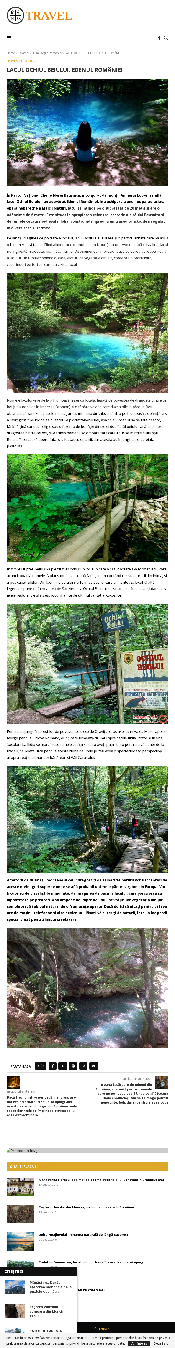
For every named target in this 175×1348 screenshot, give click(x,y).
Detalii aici (161, 1343)
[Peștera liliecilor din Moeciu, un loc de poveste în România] (20, 1214)
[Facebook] (159, 37)
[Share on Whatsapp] (83, 1066)
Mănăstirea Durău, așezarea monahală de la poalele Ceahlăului (51, 1287)
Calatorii (23, 53)
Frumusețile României (47, 53)
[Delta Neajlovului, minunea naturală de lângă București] (20, 1241)
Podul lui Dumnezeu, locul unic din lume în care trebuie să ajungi (91, 1262)
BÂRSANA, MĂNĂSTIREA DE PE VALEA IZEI (72, 1289)
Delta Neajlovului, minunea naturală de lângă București (84, 1234)
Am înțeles (139, 1343)
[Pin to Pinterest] (73, 1066)
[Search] (166, 37)
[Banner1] (87, 1150)
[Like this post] (42, 1066)
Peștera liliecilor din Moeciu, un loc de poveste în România (86, 1207)
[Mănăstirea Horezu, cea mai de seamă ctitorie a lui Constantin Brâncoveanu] (20, 1187)
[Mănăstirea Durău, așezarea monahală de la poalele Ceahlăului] (15, 1287)
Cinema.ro (103, 1328)
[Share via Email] (93, 1066)
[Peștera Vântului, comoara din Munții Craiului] (15, 1311)
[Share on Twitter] (62, 1066)
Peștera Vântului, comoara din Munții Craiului (46, 1311)
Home (11, 53)
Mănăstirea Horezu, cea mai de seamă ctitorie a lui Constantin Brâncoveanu (101, 1180)
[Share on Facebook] (53, 1066)
